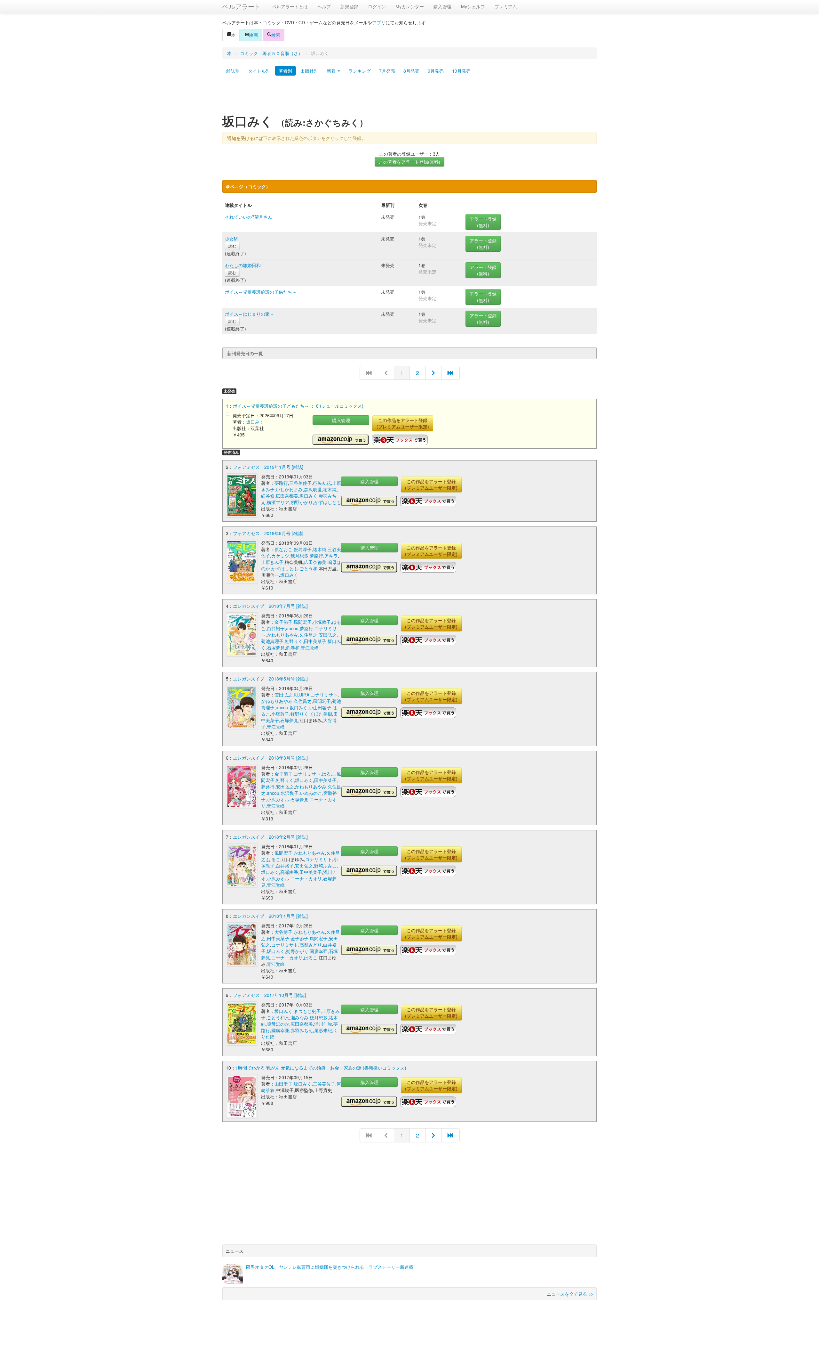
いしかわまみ (289, 489)
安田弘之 (328, 635)
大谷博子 (283, 932)
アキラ (331, 555)
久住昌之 (308, 635)
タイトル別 (259, 71)
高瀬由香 (289, 872)
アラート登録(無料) (483, 222)
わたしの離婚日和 (243, 265)
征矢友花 (322, 483)
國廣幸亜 (319, 951)
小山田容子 (320, 707)
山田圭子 (283, 1083)
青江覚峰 (310, 647)
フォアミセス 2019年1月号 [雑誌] (268, 467)
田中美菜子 (315, 641)
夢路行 (281, 483)
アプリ (379, 22)
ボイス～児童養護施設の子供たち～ (261, 292)
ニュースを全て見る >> (570, 1294)
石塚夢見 (276, 647)
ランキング (359, 71)
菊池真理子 (272, 641)
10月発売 (461, 71)
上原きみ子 (272, 562)
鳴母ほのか (278, 1024)
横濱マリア (278, 502)
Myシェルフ (473, 6)
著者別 (285, 71)
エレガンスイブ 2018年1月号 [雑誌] (270, 916)
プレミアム (506, 6)
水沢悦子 (289, 793)
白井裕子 (276, 628)
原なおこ (283, 549)
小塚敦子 (322, 622)
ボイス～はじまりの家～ (249, 314)
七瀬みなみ (297, 1017)
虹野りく (294, 641)
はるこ (328, 773)
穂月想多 (299, 555)
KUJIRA (301, 694)
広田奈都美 (287, 496)
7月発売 (387, 71)
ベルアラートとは (290, 6)
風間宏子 (303, 622)
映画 (253, 35)
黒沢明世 (313, 489)
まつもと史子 (307, 1011)
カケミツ (280, 555)
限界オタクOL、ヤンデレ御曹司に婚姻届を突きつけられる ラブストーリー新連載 (329, 1267)
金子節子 (283, 622)
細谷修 (267, 496)
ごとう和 (308, 568)
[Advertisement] (409, 97)
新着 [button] (332, 71)
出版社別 (309, 71)
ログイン (377, 6)
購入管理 (442, 6)
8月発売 (411, 71)
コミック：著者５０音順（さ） (271, 53)
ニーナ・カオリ (306, 878)
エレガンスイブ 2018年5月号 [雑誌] (270, 678)
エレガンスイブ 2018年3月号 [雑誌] (270, 757)
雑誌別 (233, 71)
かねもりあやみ (282, 635)
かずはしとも (327, 502)
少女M (231, 238)
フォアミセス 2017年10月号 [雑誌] (269, 995)
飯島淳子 (303, 549)
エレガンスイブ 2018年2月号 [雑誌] (270, 837)
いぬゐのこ (311, 793)
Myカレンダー (409, 6)
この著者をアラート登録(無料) (409, 162)
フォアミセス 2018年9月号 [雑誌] (268, 533)
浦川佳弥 (323, 1024)
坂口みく (255, 422)
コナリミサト (324, 694)
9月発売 (436, 71)
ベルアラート (241, 6)
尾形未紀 (323, 1030)
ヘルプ (324, 6)
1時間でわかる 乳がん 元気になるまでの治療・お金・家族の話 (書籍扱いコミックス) (320, 1067)
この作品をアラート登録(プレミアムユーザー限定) (403, 423)
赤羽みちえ (301, 1030)
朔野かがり (301, 502)
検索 (275, 35)
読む (232, 246)
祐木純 (330, 489)
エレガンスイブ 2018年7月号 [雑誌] (270, 606)
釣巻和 (292, 647)
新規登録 (349, 6)
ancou (292, 628)
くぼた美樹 (321, 714)
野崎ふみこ (325, 865)
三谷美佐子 (300, 483)
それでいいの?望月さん (248, 217)
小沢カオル (278, 799)
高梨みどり (310, 944)
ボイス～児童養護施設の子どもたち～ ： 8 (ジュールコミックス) (298, 406)
